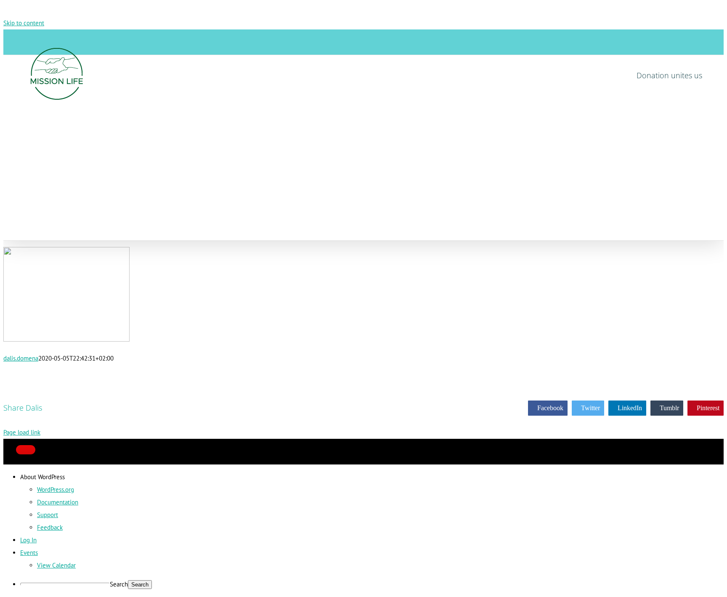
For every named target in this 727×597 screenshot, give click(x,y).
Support (47, 515)
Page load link (21, 432)
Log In (28, 540)
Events (29, 553)
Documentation (57, 502)
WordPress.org (55, 490)
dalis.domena (20, 358)
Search (119, 584)
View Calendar (56, 565)
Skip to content (23, 23)
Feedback (50, 527)
